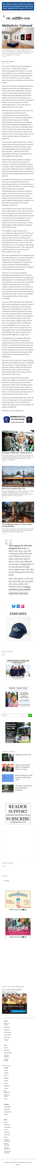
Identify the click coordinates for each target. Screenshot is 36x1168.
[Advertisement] (18, 963)
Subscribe (7, 1134)
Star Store (7, 1132)
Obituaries (7, 1027)
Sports (6, 1088)
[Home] (18, 18)
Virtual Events (6, 1059)
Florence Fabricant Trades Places (17, 453)
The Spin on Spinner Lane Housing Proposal (23, 788)
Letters (6, 1114)
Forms (6, 1129)
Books (6, 1047)
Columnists (7, 1107)
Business (7, 1030)
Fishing (6, 1073)
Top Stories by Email (7, 1152)
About (6, 1122)
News (6, 1021)
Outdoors (6, 1086)
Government (7, 1032)
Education (7, 1037)
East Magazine (7, 1091)
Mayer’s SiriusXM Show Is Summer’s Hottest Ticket (22, 767)
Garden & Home (7, 1095)
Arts (5, 1045)
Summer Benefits (6, 1056)
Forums (6, 881)
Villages (6, 1040)
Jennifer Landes (9, 61)
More (5, 1119)
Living (6, 1067)
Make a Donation (6, 1144)
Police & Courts (6, 1024)
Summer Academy (7, 1148)
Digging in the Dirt (23, 754)
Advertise (7, 1124)
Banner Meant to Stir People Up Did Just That (24, 777)
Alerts (5, 1137)
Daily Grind (7, 1035)
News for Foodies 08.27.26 (13, 488)
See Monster (8, 1052)
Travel (6, 1070)
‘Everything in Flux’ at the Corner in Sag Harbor (17, 525)
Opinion (6, 1104)
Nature (6, 1083)
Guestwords (7, 1112)
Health (6, 1080)
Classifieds (7, 1127)
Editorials (7, 1109)
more (3, 654)
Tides (5, 1099)
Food (5, 1075)
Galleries (6, 1050)
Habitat (6, 1078)
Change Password (7, 1140)
